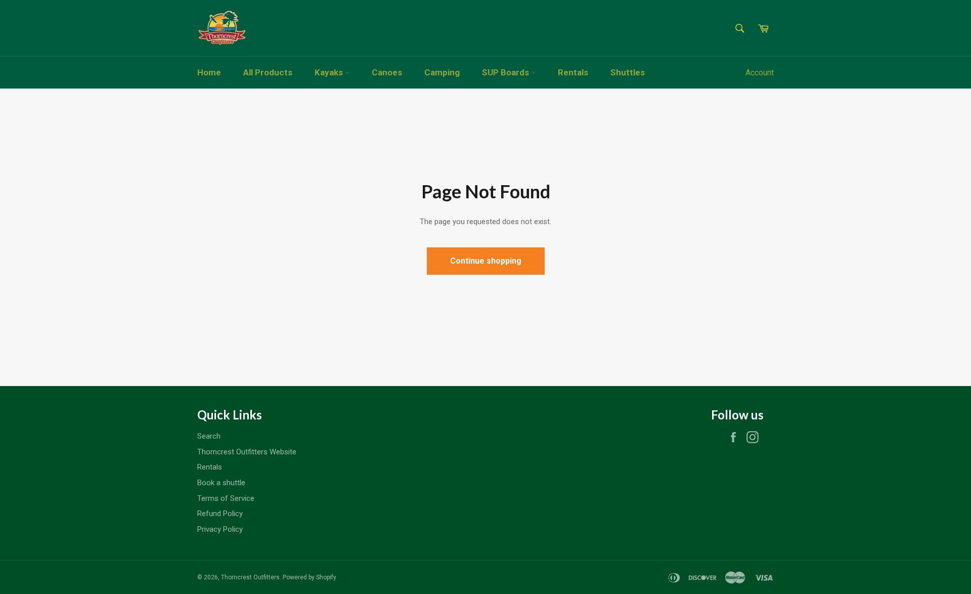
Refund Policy (220, 513)
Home (209, 72)
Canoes (387, 72)
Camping (442, 72)
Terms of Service (225, 498)
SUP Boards (506, 72)
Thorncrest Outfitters (250, 577)
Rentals (573, 72)
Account (759, 72)
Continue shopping (485, 261)
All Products (267, 72)
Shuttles (627, 72)
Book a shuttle (221, 482)
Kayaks (330, 72)
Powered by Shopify (309, 577)
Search (208, 436)
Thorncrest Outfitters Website (246, 451)
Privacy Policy (220, 529)
